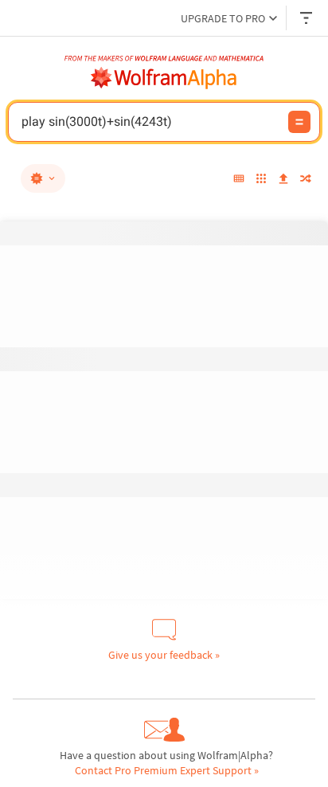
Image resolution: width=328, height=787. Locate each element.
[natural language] (43, 178)
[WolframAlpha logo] (164, 78)
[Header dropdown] (307, 18)
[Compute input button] (299, 122)
